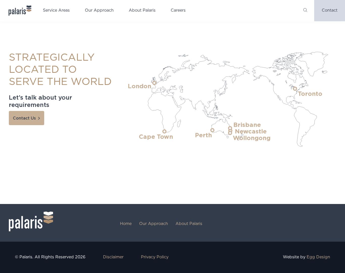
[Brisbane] (230, 128)
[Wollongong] (230, 133)
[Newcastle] (230, 131)
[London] (154, 83)
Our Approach (99, 10)
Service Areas (56, 10)
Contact (329, 10)
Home (126, 224)
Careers (178, 10)
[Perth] (212, 130)
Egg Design (318, 257)
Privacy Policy (154, 257)
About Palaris (142, 10)
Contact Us (24, 118)
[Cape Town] (164, 131)
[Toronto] (295, 89)
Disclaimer (113, 257)
